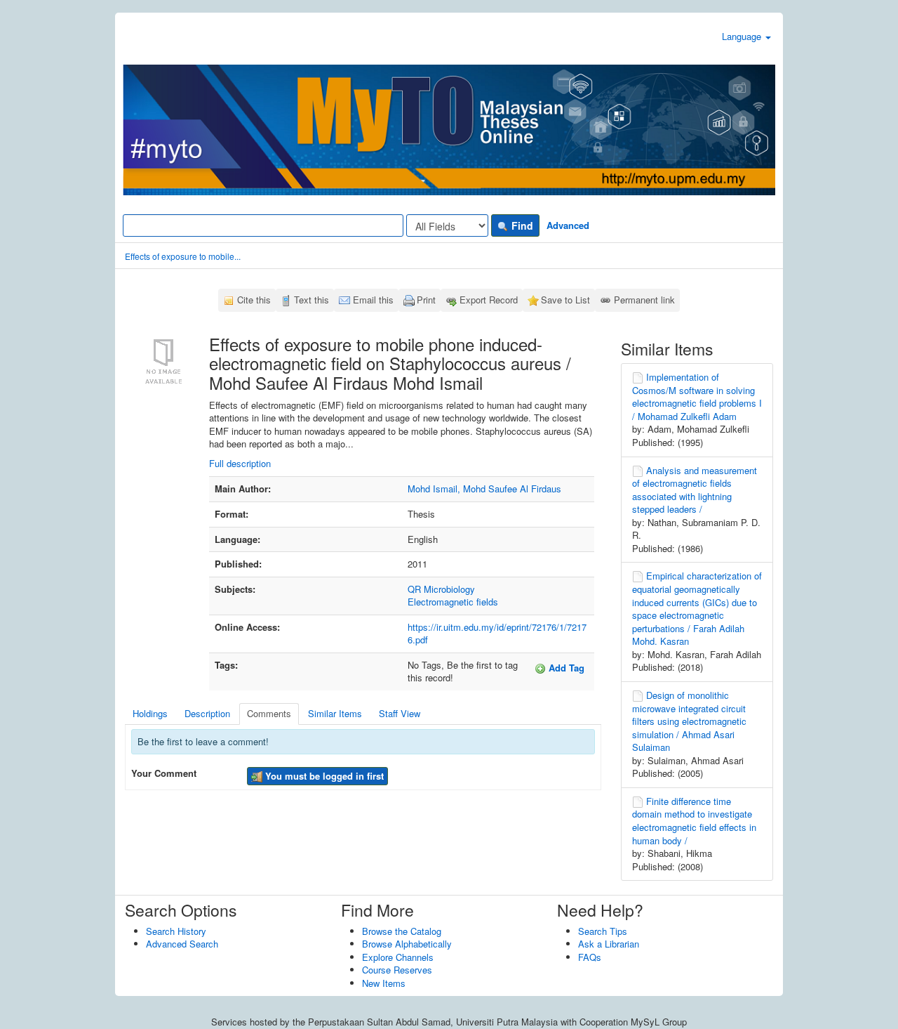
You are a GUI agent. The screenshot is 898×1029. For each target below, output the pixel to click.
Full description (240, 463)
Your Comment (163, 773)
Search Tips (602, 931)
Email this (373, 299)
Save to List (565, 299)
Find (521, 225)
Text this (311, 299)
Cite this (254, 299)
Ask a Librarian (608, 943)
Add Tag (565, 667)
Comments (269, 713)
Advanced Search (182, 943)
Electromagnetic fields (453, 601)
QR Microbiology (441, 589)
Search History (176, 931)
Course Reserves (397, 969)
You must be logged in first (323, 775)
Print (426, 299)
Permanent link (644, 299)
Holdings (150, 713)
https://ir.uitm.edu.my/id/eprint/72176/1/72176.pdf (497, 633)
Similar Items (335, 713)
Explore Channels (398, 957)
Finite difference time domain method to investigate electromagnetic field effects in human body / (694, 820)
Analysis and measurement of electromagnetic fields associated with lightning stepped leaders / (694, 490)
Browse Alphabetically (407, 943)
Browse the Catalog (401, 931)
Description (207, 713)
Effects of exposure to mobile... (183, 256)
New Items (384, 983)
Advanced (568, 225)
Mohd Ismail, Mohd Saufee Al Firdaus (484, 488)
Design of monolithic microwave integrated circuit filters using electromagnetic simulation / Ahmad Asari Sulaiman (689, 721)
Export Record (489, 299)
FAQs (589, 957)
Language (743, 36)
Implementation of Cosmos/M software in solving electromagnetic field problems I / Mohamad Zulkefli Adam (697, 396)
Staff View (399, 713)
